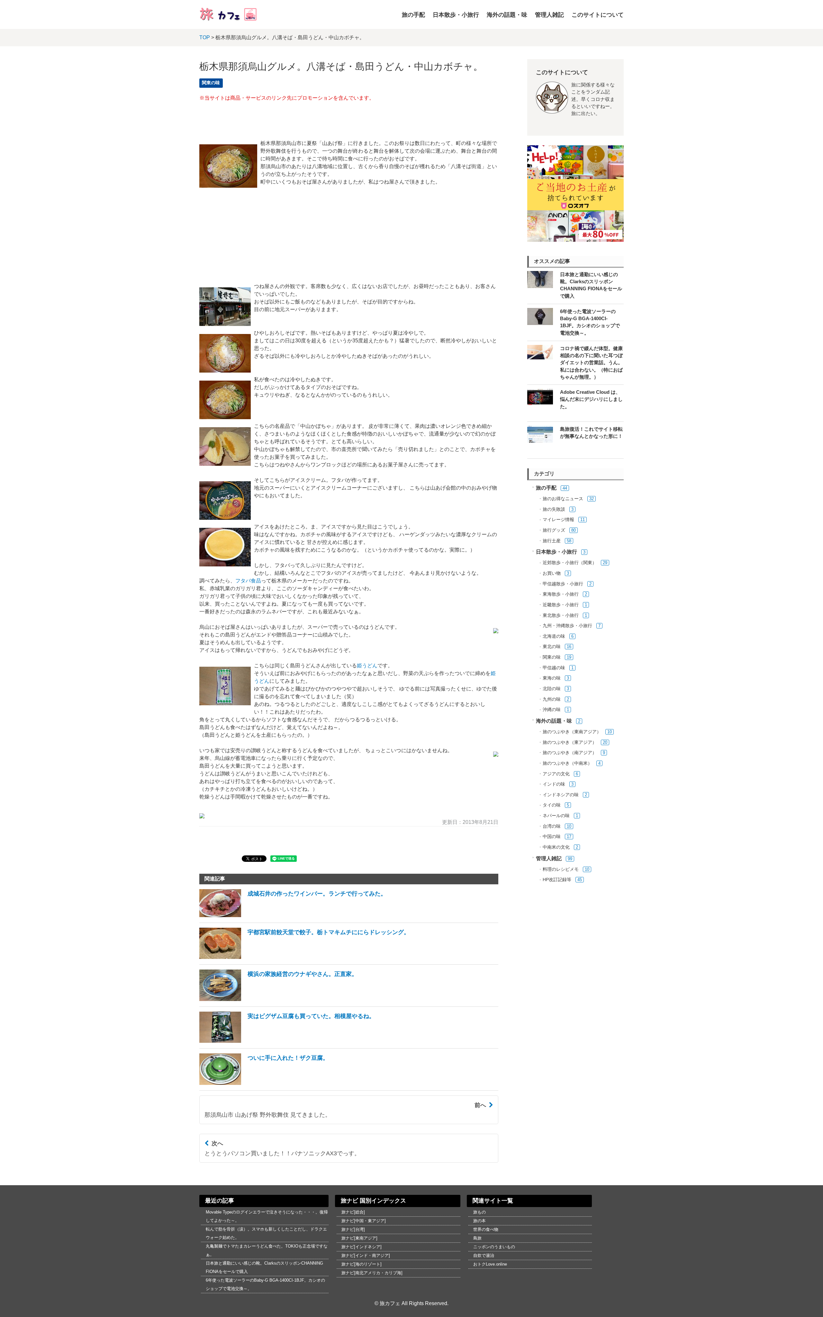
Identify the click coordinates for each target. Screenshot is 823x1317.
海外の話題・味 (507, 15)
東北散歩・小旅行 (561, 615)
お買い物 (552, 573)
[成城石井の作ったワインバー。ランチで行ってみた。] (292, 915)
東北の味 (552, 646)
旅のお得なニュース (563, 498)
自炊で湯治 (483, 1255)
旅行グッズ (554, 530)
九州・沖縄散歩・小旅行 (567, 625)
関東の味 (211, 82)
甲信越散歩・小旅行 (563, 584)
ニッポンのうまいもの (494, 1246)
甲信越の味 (554, 667)
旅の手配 (413, 15)
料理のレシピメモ (561, 869)
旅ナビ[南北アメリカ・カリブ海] (371, 1272)
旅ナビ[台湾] (353, 1229)
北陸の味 (552, 688)
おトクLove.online (490, 1264)
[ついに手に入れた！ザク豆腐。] (264, 1083)
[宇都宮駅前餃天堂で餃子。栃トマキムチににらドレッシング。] (304, 957)
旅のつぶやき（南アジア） (570, 752)
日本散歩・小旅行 (456, 15)
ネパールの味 (556, 815)
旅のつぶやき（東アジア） (570, 742)
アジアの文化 (556, 773)
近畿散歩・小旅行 (561, 604)
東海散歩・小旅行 (561, 594)
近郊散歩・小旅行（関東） (570, 562)
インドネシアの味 (561, 794)
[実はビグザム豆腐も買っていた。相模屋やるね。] (287, 1041)
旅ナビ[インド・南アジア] (365, 1255)
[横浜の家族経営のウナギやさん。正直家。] (278, 999)
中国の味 (552, 836)
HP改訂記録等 (557, 879)
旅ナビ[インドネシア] (361, 1246)
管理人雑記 (549, 15)
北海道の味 (554, 636)
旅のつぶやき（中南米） (567, 763)
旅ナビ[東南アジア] (359, 1238)
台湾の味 (552, 826)
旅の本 (479, 1220)
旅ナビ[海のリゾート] (361, 1264)
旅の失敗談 (554, 509)
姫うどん (367, 665)
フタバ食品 (248, 580)
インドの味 (554, 784)
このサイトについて (598, 15)
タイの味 (552, 805)
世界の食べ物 (485, 1229)
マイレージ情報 (558, 519)
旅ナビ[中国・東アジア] (363, 1220)
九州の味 (552, 699)
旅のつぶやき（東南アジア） (572, 731)
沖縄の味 (552, 709)
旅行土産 (552, 540)
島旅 (477, 1238)
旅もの (479, 1212)
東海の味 (552, 678)
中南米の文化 (556, 847)
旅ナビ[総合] (353, 1212)
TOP (204, 37)
